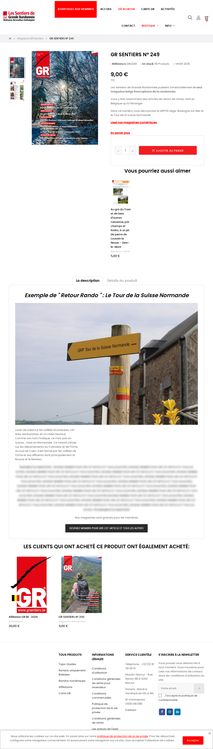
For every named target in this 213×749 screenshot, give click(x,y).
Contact (130, 710)
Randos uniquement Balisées (72, 672)
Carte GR (65, 693)
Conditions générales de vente (106, 720)
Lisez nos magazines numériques (134, 122)
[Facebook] (162, 712)
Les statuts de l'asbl (105, 729)
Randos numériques (72, 681)
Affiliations (15, 622)
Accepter (193, 740)
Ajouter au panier (169, 151)
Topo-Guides (67, 664)
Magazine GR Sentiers (72, 622)
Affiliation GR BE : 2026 (23, 617)
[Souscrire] (199, 688)
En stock (148, 64)
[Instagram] (170, 712)
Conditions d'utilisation (99, 670)
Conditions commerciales (101, 695)
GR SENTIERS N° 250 (71, 617)
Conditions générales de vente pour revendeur (106, 683)
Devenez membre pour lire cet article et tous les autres (106, 528)
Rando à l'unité (120, 251)
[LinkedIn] (177, 712)
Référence (119, 64)
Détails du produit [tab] (122, 280)
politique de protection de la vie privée (122, 736)
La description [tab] (88, 280)
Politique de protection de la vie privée (105, 708)
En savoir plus (120, 133)
